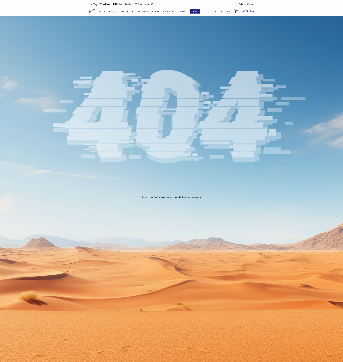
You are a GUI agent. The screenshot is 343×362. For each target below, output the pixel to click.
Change (250, 4)
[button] (104, 4)
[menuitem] (106, 11)
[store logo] (93, 8)
